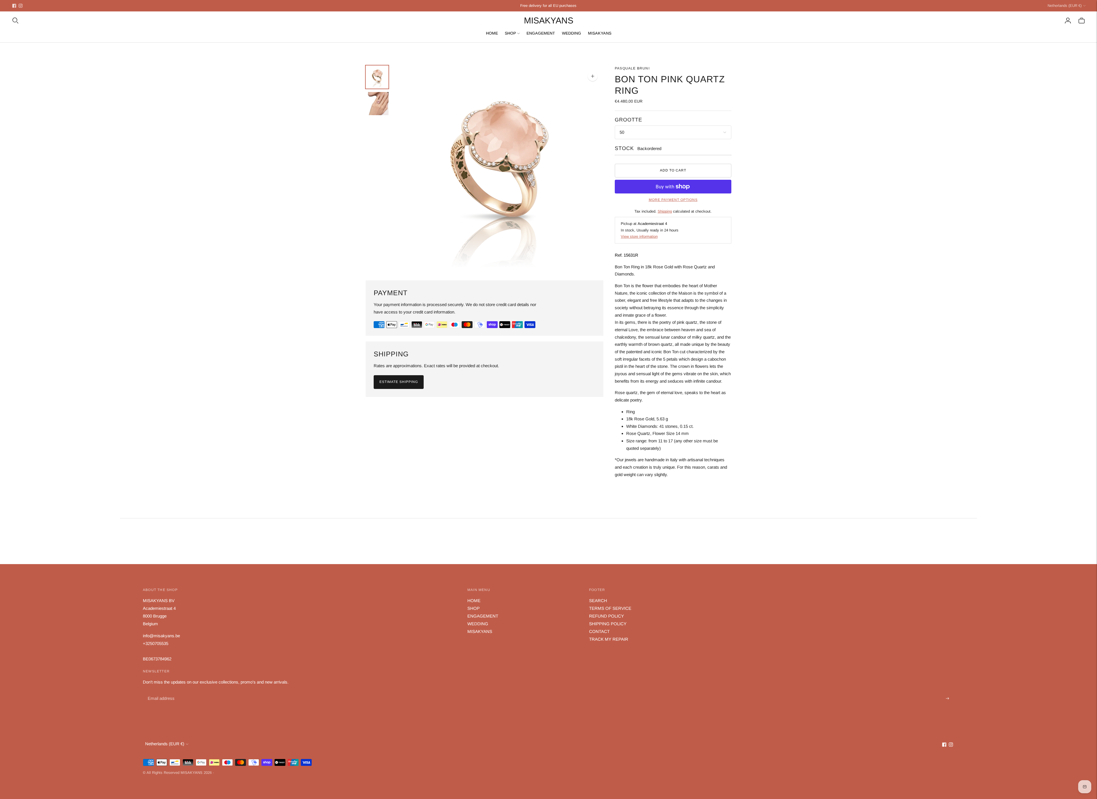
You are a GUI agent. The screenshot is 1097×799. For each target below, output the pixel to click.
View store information (639, 236)
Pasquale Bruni (632, 68)
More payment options (673, 200)
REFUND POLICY (606, 616)
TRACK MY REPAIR (608, 639)
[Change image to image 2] (377, 103)
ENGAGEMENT (541, 33)
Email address (160, 692)
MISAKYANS (599, 33)
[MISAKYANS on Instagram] (21, 6)
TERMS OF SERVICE (610, 608)
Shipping (665, 211)
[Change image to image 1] (377, 77)
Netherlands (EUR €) (1065, 5)
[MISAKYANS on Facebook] (14, 6)
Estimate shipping (398, 382)
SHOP (510, 33)
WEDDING (571, 33)
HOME (492, 33)
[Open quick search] (15, 20)
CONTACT (599, 631)
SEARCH (598, 600)
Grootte (628, 120)
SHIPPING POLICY (607, 623)
